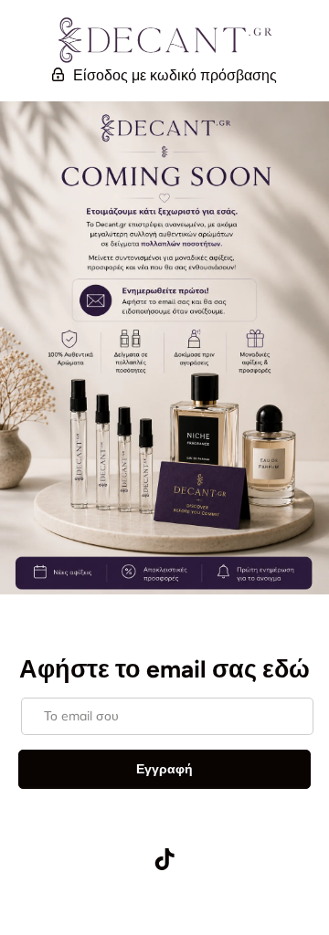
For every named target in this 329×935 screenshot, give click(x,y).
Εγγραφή (164, 769)
